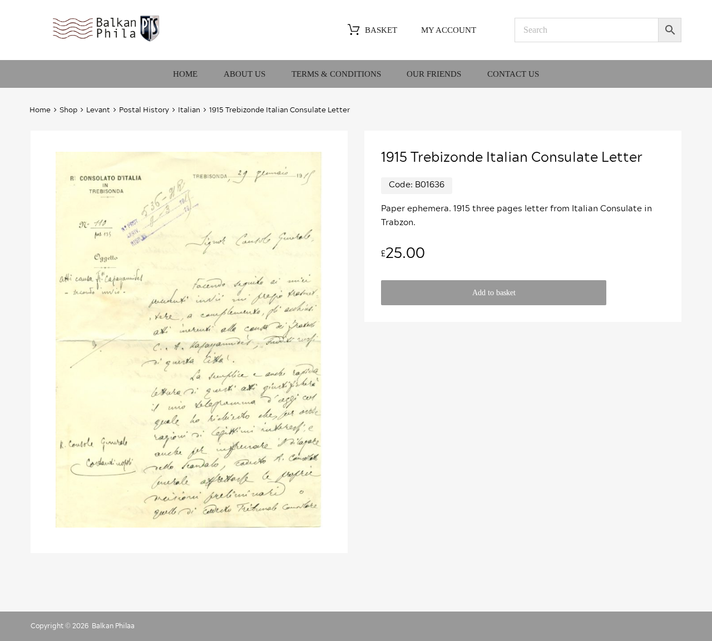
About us (244, 73)
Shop (68, 110)
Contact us (513, 73)
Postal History (144, 110)
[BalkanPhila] (106, 40)
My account (448, 30)
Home (185, 73)
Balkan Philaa (113, 626)
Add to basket (494, 293)
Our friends (434, 73)
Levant (98, 110)
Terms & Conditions (336, 73)
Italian (189, 110)
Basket (381, 30)
